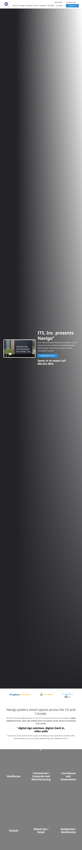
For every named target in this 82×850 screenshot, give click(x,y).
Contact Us (72, 6)
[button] (15, 5)
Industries (42, 5)
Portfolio (51, 5)
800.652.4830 (45, 364)
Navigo (22, 5)
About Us (16, 5)
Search (60, 6)
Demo (36, 5)
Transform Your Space (48, 356)
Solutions (29, 5)
